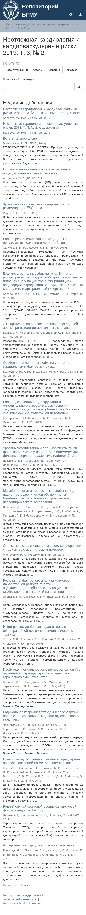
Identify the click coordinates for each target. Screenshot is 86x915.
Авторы (37, 70)
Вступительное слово (20, 138)
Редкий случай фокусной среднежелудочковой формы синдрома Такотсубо (39, 808)
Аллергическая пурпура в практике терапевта (38, 844)
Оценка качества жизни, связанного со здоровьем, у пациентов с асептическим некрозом (42, 547)
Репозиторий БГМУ (40, 10)
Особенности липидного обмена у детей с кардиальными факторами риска (36, 364)
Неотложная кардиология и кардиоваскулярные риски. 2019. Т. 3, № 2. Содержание (40, 125)
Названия (53, 70)
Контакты (35, 903)
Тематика (71, 70)
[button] (70, 14)
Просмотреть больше (17, 885)
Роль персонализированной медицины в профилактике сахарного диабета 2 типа (35, 240)
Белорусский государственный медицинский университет (23, 897)
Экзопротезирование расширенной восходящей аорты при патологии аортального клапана (40, 325)
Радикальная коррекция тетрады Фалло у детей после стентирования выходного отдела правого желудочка (41, 715)
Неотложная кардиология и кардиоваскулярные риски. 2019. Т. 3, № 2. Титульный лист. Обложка (41, 110)
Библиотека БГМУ (15, 903)
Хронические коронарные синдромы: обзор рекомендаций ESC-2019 (36, 205)
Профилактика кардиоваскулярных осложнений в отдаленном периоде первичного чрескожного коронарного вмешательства (42, 673)
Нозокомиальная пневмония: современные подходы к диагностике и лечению (36, 170)
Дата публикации (17, 70)
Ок (78, 86)
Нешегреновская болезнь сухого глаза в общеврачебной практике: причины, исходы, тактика (38, 630)
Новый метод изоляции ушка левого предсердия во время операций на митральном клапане (41, 760)
